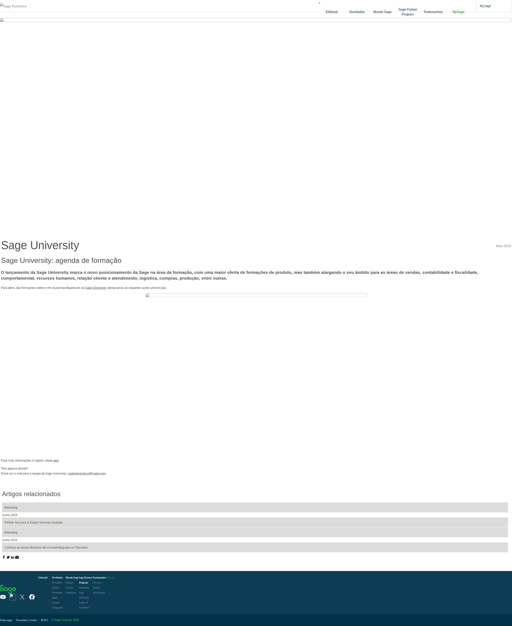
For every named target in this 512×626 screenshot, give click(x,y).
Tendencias (71, 592)
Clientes (96, 587)
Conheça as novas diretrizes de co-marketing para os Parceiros (46, 547)
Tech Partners (99, 592)
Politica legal (6, 620)
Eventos (56, 602)
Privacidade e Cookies (26, 620)
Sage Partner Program (407, 12)
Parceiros (97, 582)
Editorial (332, 12)
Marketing (84, 587)
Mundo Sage (382, 12)
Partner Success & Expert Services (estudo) (33, 522)
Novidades (357, 12)
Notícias (69, 582)
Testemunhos (433, 12)
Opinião (69, 587)
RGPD (44, 620)
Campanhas (57, 607)
